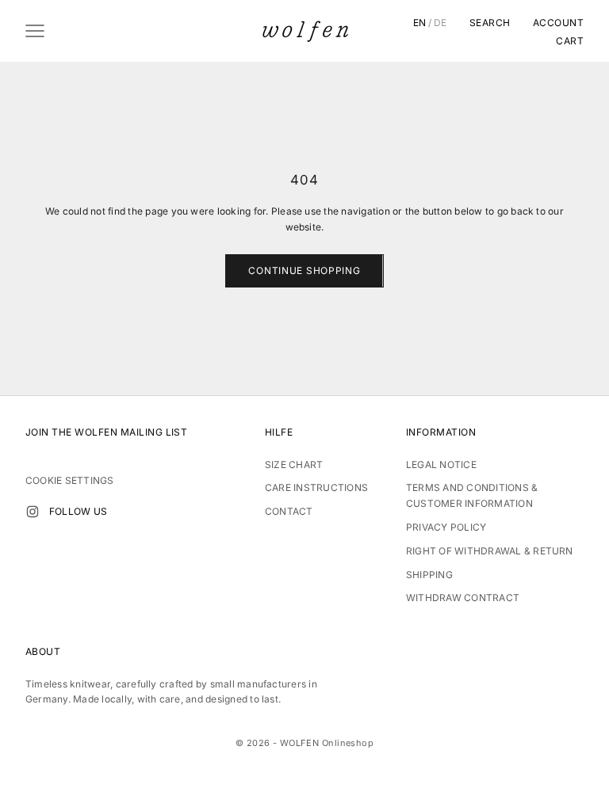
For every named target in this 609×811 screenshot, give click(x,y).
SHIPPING (429, 575)
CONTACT (289, 511)
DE (440, 23)
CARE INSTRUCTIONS (316, 487)
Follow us (78, 511)
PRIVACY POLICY (446, 527)
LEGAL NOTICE (441, 464)
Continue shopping (304, 270)
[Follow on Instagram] (32, 511)
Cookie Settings (69, 480)
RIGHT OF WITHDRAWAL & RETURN (489, 551)
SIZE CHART (294, 464)
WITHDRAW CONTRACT (462, 597)
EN (420, 23)
